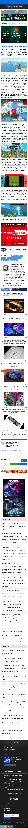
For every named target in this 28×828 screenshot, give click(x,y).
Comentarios (11, 251)
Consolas (4, 258)
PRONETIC (3, 825)
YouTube (8, 808)
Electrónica (10, 23)
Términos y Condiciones (9, 749)
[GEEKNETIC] (14, 7)
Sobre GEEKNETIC (8, 747)
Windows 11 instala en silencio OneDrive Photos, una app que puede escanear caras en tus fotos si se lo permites (14, 365)
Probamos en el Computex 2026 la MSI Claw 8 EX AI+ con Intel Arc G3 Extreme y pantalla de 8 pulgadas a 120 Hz (14, 388)
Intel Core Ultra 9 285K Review (12, 631)
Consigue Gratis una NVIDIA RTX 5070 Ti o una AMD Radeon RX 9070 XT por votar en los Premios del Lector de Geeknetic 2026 (14, 318)
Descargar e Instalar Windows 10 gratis (13, 779)
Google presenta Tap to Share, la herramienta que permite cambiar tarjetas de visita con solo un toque (14, 434)
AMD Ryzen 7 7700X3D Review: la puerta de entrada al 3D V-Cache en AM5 (13, 526)
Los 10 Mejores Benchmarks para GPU (12, 793)
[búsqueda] (25, 2)
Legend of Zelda (13, 260)
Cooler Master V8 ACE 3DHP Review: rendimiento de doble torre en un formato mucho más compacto (13, 594)
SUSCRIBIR (6, 818)
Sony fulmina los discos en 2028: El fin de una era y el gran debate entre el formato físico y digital (14, 687)
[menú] (2, 2)
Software (20, 255)
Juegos (9, 258)
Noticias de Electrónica (17, 23)
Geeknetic (5, 23)
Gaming (13, 258)
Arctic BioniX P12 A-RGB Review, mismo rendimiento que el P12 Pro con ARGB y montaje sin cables (13, 639)
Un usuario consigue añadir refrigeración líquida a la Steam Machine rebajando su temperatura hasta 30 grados (14, 411)
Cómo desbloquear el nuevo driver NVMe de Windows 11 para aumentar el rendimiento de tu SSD (14, 669)
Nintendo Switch (5, 260)
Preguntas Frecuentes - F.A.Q (10, 752)
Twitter (7, 806)
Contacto (6, 754)
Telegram (8, 810)
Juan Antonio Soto (7, 41)
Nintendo (19, 258)
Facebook (8, 803)
